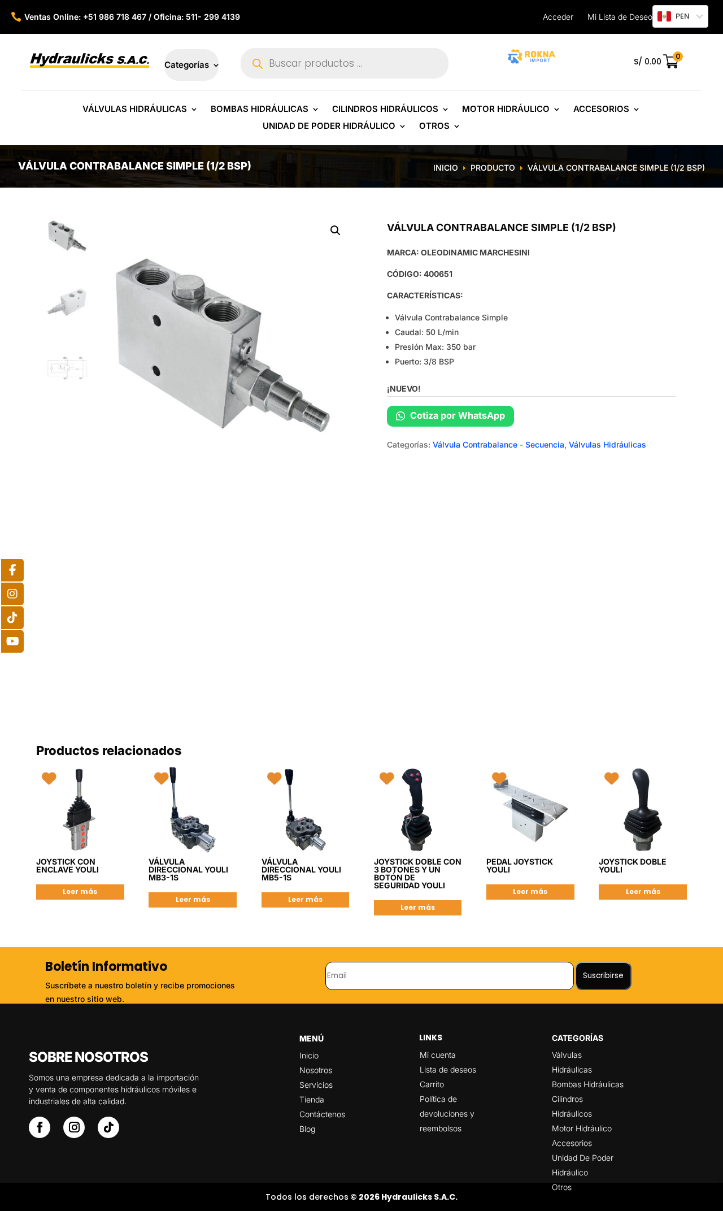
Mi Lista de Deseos (621, 16)
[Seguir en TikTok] (108, 1127)
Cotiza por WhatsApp (456, 415)
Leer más (80, 891)
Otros (434, 126)
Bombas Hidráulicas (259, 109)
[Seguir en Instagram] (74, 1127)
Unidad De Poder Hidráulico (329, 126)
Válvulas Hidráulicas (134, 109)
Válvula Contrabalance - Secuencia (498, 444)
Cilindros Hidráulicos (385, 109)
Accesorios (601, 109)
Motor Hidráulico (506, 109)
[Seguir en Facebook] (39, 1127)
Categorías (186, 65)
